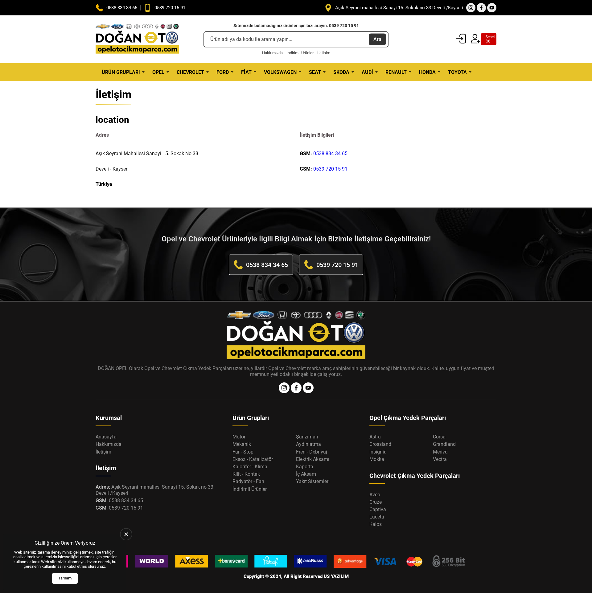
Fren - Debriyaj (311, 452)
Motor (238, 437)
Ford (222, 72)
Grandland (444, 444)
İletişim (323, 52)
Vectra (440, 459)
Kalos (375, 524)
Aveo (374, 495)
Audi (367, 72)
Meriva (440, 452)
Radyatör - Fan (248, 481)
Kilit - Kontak (246, 474)
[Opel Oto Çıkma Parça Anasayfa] (137, 39)
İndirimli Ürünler (300, 52)
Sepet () (489, 39)
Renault (396, 72)
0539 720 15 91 (330, 169)
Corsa (439, 437)
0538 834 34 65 (330, 153)
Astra (375, 437)
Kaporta (304, 467)
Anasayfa (106, 437)
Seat (315, 72)
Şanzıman (307, 437)
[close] (126, 534)
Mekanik (241, 444)
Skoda (341, 72)
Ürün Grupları (121, 72)
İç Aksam (306, 474)
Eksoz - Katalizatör (252, 459)
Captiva (377, 509)
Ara (377, 39)
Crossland (380, 444)
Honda (427, 72)
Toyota (457, 72)
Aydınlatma (308, 444)
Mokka (376, 459)
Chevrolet (190, 72)
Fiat (246, 72)
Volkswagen (280, 72)
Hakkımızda (272, 52)
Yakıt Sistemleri (313, 481)
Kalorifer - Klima (249, 467)
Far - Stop (242, 452)
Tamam (65, 578)
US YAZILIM (336, 576)
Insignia (378, 452)
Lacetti (376, 517)
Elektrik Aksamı (312, 459)
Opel (158, 72)
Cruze (375, 502)
